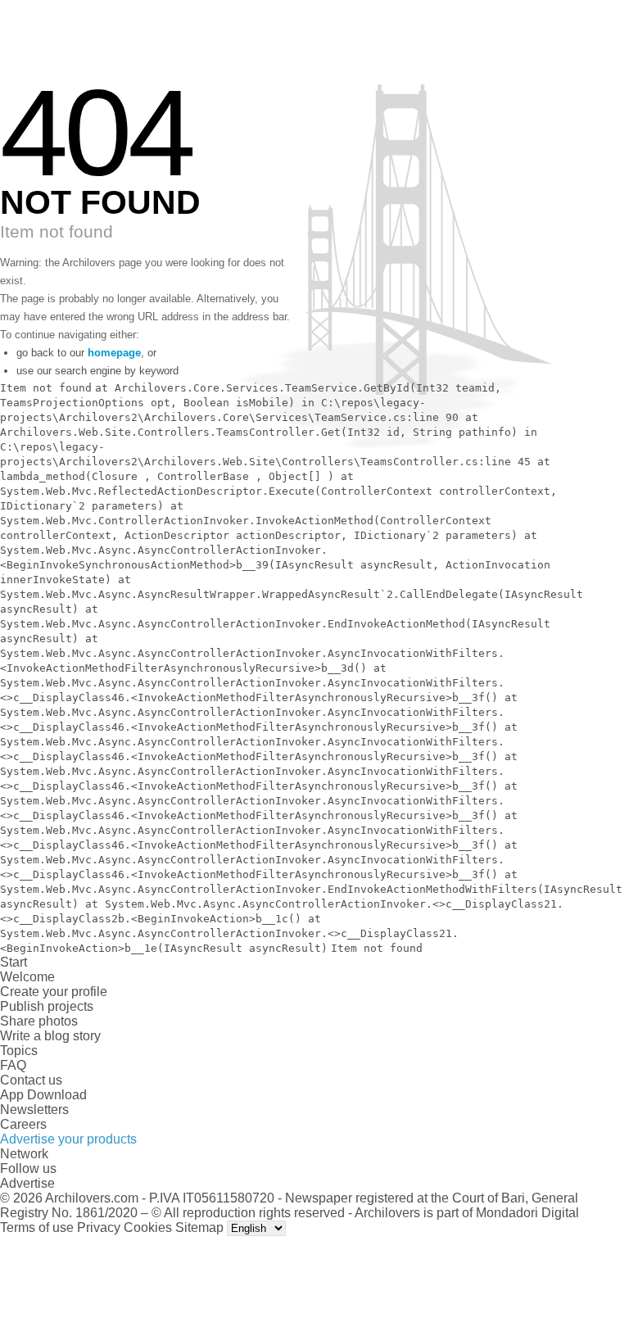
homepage (114, 352)
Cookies (148, 1227)
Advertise (27, 1183)
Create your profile (53, 992)
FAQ (13, 1065)
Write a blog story (50, 1036)
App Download (43, 1095)
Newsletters (34, 1109)
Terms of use (37, 1227)
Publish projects (46, 1006)
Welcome (27, 977)
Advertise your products (68, 1139)
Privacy (98, 1227)
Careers (23, 1124)
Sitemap (199, 1227)
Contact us (31, 1080)
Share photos (39, 1021)
